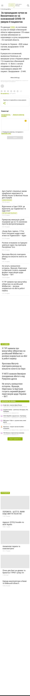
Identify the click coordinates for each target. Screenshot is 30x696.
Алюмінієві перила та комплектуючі (11, 547)
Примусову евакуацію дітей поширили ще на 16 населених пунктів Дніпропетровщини (14, 222)
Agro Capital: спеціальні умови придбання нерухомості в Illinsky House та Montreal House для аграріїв (15, 194)
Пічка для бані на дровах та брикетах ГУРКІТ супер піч (14, 571)
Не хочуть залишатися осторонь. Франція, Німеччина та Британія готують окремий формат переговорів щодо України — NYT (14, 270)
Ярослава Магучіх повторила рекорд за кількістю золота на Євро (14, 256)
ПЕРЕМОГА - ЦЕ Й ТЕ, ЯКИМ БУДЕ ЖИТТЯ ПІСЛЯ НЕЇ (14, 513)
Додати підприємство (15, 439)
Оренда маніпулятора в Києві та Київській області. (15, 582)
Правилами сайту (6, 133)
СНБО (12, 27)
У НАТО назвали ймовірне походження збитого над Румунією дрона (14, 376)
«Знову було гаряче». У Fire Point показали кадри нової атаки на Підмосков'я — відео (14, 233)
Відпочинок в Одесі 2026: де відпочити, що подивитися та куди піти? (14, 208)
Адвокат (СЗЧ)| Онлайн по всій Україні (13, 523)
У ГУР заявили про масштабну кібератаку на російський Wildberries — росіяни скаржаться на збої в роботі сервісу (14, 286)
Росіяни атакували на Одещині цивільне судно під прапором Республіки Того (14, 245)
